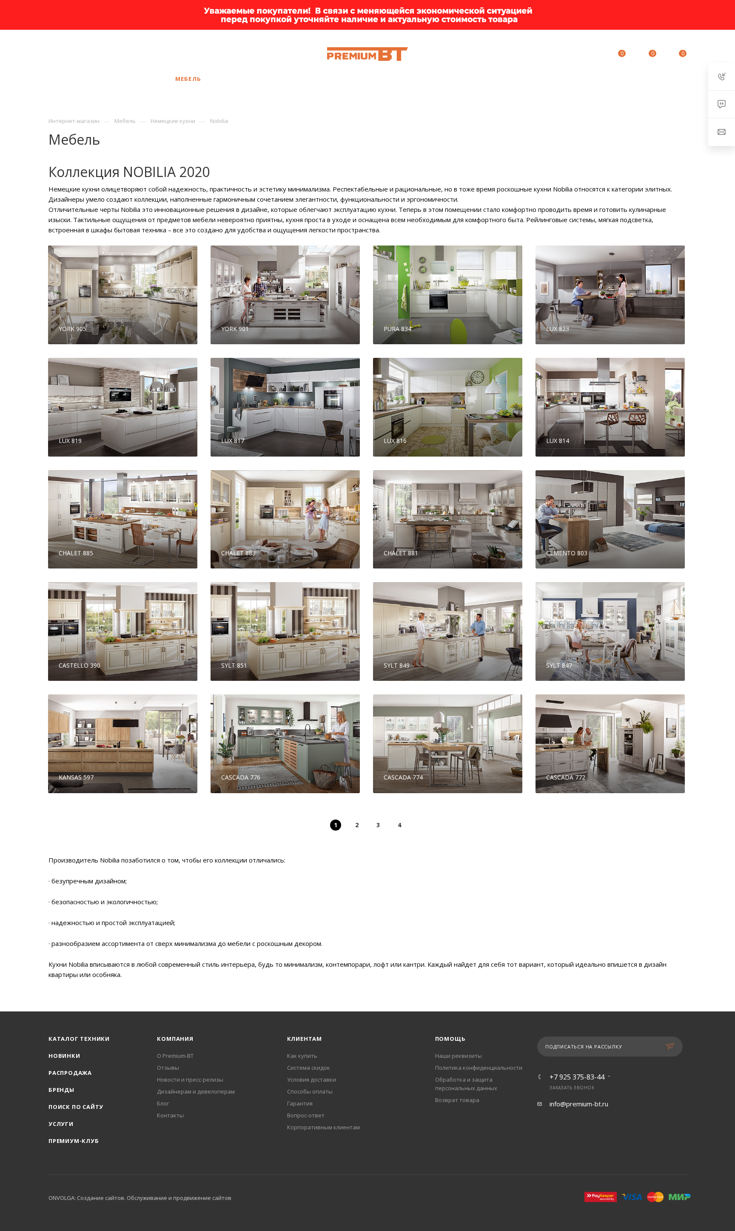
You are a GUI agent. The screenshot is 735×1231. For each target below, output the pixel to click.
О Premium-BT (175, 1056)
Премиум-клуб (73, 1141)
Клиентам (304, 1038)
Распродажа (70, 1073)
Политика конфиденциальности (478, 1067)
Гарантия (300, 1103)
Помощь (450, 1038)
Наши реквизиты (458, 1056)
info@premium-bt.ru (579, 1104)
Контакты (170, 1115)
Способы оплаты (310, 1091)
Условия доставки (311, 1079)
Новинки (64, 1056)
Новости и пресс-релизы (190, 1079)
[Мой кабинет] (583, 55)
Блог (163, 1103)
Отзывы (168, 1067)
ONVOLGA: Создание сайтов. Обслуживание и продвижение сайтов (139, 1198)
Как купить (302, 1056)
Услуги (61, 1124)
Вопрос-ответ (306, 1115)
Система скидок (308, 1067)
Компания (175, 1038)
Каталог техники (79, 1038)
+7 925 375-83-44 (113, 54)
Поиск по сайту (75, 1107)
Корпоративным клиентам (323, 1127)
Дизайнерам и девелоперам (196, 1091)
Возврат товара (457, 1100)
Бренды (61, 1090)
